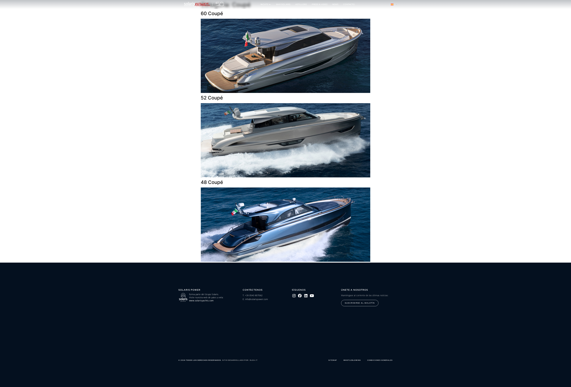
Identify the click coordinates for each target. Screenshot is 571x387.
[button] (393, 4)
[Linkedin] (306, 296)
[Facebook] (300, 296)
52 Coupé (212, 98)
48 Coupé (212, 182)
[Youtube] (312, 296)
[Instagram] (294, 296)
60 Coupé (212, 13)
